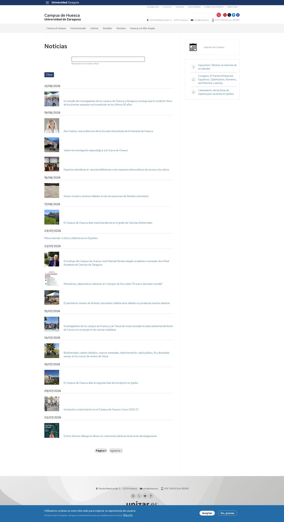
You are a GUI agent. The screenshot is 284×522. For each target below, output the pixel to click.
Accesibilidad (153, 7)
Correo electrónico (214, 7)
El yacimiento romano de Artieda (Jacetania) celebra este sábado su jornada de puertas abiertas (117, 303)
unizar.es (180, 7)
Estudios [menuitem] (107, 28)
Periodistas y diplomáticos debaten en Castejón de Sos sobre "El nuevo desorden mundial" (113, 284)
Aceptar (207, 513)
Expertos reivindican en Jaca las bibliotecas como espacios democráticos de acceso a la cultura (116, 169)
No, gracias (227, 513)
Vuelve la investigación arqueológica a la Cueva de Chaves (96, 150)
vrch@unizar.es (201, 20)
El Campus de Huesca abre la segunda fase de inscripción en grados (101, 382)
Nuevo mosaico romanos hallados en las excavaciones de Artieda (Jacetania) (106, 196)
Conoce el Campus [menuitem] (56, 28)
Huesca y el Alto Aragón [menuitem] (142, 28)
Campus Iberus (194, 7)
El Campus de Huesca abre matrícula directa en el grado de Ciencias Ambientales (108, 222)
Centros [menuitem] (94, 28)
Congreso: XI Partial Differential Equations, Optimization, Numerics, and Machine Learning (217, 79)
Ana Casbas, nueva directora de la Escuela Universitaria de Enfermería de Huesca (108, 131)
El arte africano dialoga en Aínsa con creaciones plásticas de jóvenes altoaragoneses (110, 436)
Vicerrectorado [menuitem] (78, 28)
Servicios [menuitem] (121, 28)
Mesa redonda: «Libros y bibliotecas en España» (71, 238)
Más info (128, 515)
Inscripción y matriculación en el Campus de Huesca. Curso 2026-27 (101, 409)
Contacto (167, 7)
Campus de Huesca (62, 15)
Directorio (232, 7)
